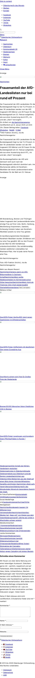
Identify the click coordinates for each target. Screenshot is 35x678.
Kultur (5, 60)
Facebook (7, 15)
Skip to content (6, 1)
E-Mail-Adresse (6, 625)
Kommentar (5, 606)
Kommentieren (13, 287)
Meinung (6, 57)
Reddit (11, 130)
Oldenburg (7, 47)
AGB (5, 675)
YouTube (6, 20)
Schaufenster (10, 65)
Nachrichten (8, 44)
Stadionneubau (10, 497)
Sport (5, 62)
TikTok (5, 23)
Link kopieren (26, 287)
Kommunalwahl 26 (10, 49)
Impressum (7, 670)
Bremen (6, 54)
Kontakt (6, 11)
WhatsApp (7, 25)
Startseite (3, 287)
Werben (6, 8)
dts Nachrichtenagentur (21, 122)
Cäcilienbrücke (21, 497)
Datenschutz (8, 672)
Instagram (7, 17)
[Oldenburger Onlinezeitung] (11, 640)
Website (3, 632)
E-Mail (18, 130)
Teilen (20, 287)
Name (3, 621)
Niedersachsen (9, 52)
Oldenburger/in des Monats (13, 5)
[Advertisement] (17, 198)
